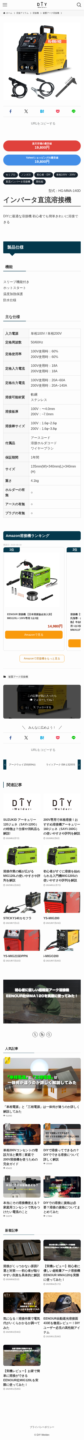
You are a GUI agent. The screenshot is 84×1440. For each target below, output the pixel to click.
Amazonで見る (33, 634)
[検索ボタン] (79, 5)
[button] (10, 111)
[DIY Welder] (42, 5)
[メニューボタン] (5, 5)
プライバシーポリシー (42, 1427)
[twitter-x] (35, 1034)
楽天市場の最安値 (42, 145)
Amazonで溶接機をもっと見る (42, 658)
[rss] (42, 1034)
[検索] (49, 1034)
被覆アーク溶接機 (18, 676)
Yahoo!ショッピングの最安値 (42, 160)
